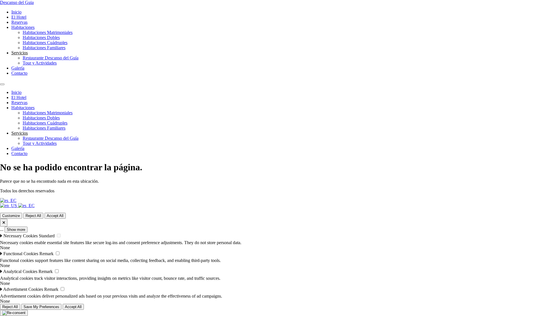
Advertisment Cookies (23, 289)
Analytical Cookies (20, 271)
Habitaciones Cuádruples (45, 42)
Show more (16, 229)
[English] (9, 205)
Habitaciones (23, 27)
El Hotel (18, 17)
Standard (47, 235)
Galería (17, 68)
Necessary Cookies (20, 235)
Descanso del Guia (17, 2)
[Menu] (2, 84)
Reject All (33, 216)
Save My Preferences (41, 307)
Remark (46, 253)
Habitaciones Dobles (41, 37)
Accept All (55, 216)
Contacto (19, 73)
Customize (11, 216)
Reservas (19, 22)
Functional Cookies (20, 253)
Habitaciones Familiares (44, 47)
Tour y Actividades (40, 63)
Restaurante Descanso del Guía (50, 57)
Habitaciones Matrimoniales (48, 32)
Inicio (16, 12)
